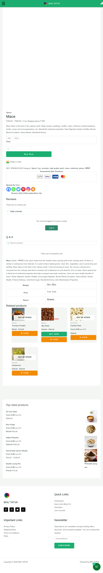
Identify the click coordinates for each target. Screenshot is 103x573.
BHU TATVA (54, 3)
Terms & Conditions (11, 533)
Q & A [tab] (23, 193)
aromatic (45, 168)
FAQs (6, 536)
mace (67, 168)
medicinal (74, 168)
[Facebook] (8, 189)
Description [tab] (29, 193)
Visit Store (58, 507)
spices (81, 168)
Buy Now (29, 154)
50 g (49, 284)
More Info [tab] (38, 193)
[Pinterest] (23, 189)
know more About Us (62, 504)
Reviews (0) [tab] (16, 193)
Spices (8, 112)
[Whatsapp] (13, 189)
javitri (62, 168)
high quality (54, 168)
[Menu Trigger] (3, 3)
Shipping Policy (10, 530)
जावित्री (87, 168)
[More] (33, 189)
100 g (54, 284)
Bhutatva (50, 299)
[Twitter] (18, 189)
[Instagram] (28, 189)
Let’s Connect (59, 510)
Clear (8, 141)
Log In (51, 228)
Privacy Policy (9, 526)
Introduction (59, 501)
